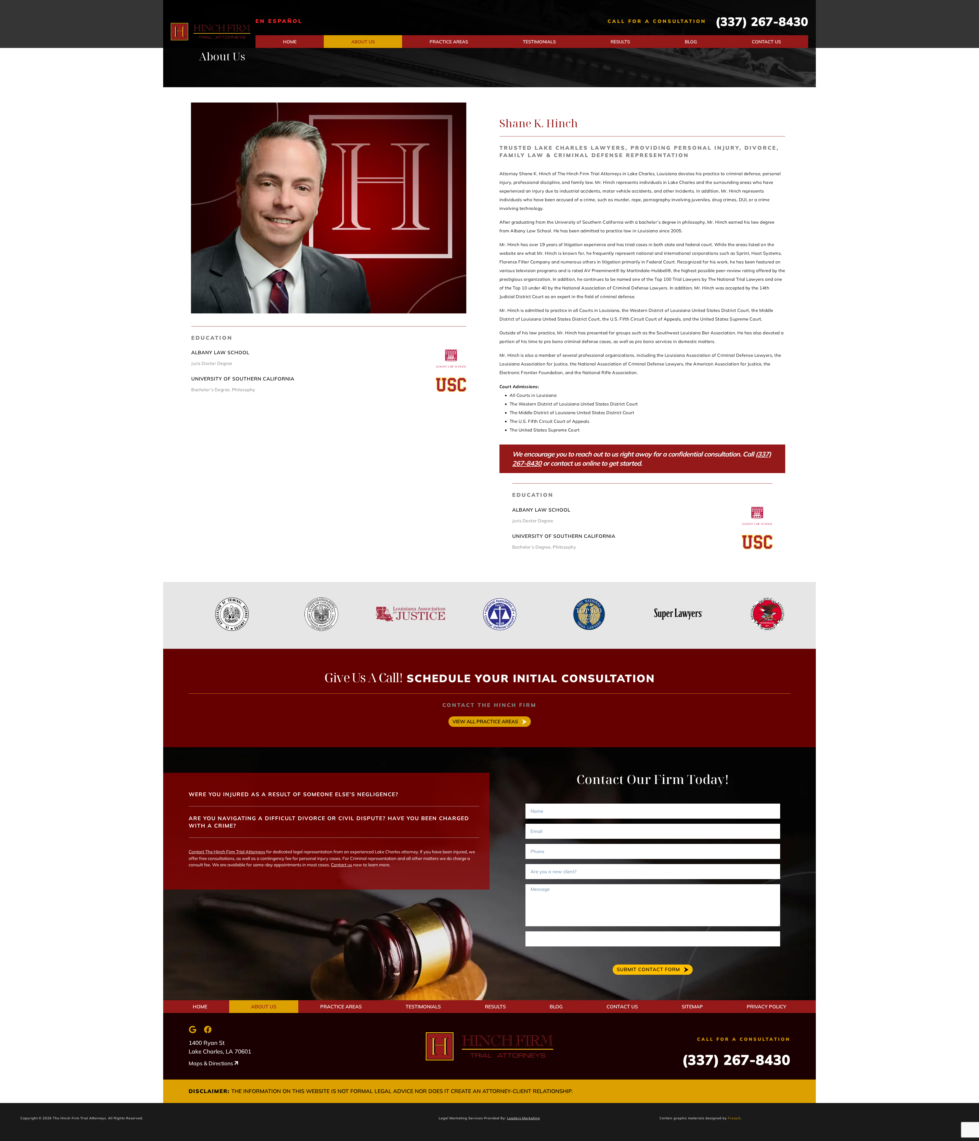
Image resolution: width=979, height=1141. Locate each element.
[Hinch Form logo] (210, 32)
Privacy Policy (766, 1007)
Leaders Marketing (523, 1118)
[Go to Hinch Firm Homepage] (489, 1046)
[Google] (192, 1029)
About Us (363, 41)
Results (620, 41)
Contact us (341, 864)
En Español (279, 21)
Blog (691, 41)
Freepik (734, 1118)
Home (290, 41)
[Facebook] (208, 1029)
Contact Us (766, 41)
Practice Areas (449, 41)
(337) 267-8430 (761, 21)
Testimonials (539, 41)
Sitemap (692, 1007)
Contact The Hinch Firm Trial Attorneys (227, 851)
